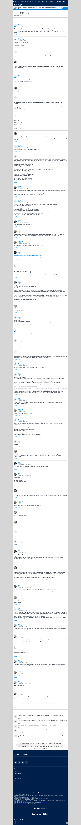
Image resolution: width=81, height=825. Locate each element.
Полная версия (17, 752)
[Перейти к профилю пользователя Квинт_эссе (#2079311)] (15, 88)
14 (51, 19)
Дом (35, 1)
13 (48, 19)
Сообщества (21, 707)
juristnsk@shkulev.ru (45, 802)
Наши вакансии (17, 785)
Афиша (46, 1)
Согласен (64, 7)
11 (43, 19)
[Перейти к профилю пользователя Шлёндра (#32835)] (15, 265)
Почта (38, 1)
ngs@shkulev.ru (29, 801)
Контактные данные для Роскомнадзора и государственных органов (27, 792)
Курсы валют (52, 1)
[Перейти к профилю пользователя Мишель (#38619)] (15, 61)
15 (53, 19)
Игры (64, 1)
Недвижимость (16, 1)
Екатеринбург (17, 771)
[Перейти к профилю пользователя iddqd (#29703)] (15, 25)
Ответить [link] (15, 34)
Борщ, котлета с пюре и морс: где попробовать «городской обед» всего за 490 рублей (37, 725)
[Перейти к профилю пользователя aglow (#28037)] (15, 306)
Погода (31, 1)
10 (41, 19)
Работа (22, 1)
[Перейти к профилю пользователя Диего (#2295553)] (15, 252)
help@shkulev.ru (23, 803)
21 (62, 19)
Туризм (42, 1)
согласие (55, 7)
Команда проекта (18, 782)
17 (58, 19)
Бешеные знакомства (28, 707)
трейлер (63, 55)
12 (46, 19)
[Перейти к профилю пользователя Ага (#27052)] (15, 39)
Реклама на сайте (18, 780)
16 (56, 19)
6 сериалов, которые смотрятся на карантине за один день (28, 255)
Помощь (16, 787)
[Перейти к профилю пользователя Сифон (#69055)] (15, 282)
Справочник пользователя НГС (21, 754)
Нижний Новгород (18, 773)
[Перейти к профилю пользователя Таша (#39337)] (15, 625)
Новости (26, 1)
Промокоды (58, 1)
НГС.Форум (15, 707)
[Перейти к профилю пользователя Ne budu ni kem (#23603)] (15, 231)
